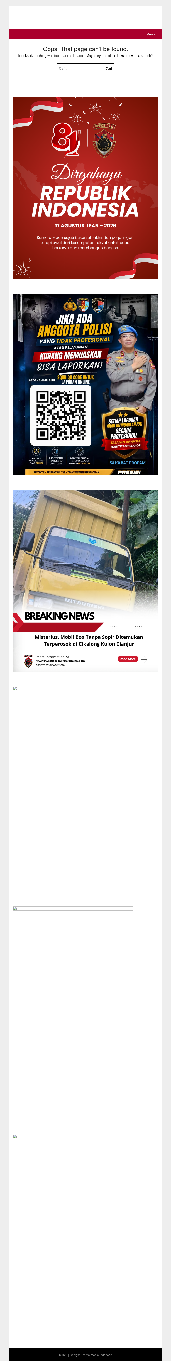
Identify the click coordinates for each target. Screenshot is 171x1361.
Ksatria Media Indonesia (97, 1355)
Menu (150, 34)
